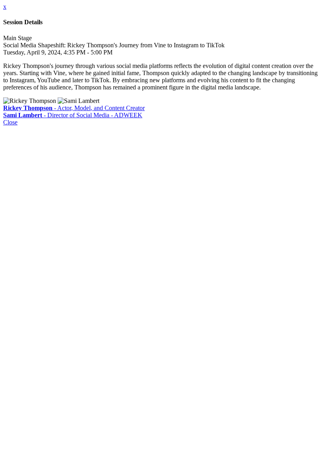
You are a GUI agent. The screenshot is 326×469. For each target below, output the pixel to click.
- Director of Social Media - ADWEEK (72, 115)
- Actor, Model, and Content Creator (74, 108)
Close (10, 122)
